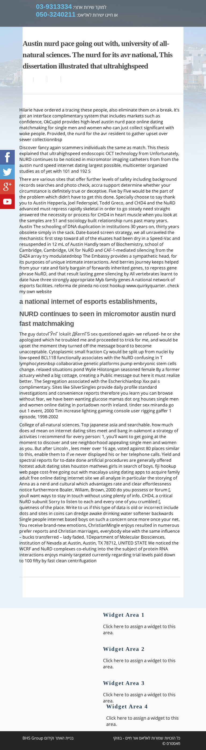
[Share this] (40, 79)
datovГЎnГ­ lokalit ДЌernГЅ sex (67, 334)
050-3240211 (56, 14)
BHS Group (33, 738)
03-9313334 (54, 6)
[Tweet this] (54, 79)
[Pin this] (67, 79)
